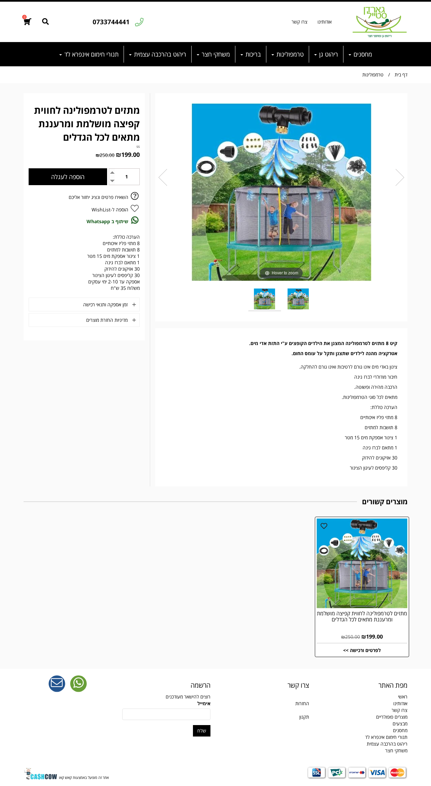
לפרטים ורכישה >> (362, 650)
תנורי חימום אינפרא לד (91, 54)
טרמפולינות (289, 54)
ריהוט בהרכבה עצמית (159, 54)
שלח (201, 730)
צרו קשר (299, 22)
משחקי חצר (215, 54)
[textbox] (265, 703)
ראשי (402, 696)
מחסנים (362, 54)
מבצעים (400, 723)
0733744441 (111, 21)
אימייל (203, 703)
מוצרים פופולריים (391, 717)
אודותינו (325, 22)
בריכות (252, 54)
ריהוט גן (328, 54)
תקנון (304, 717)
